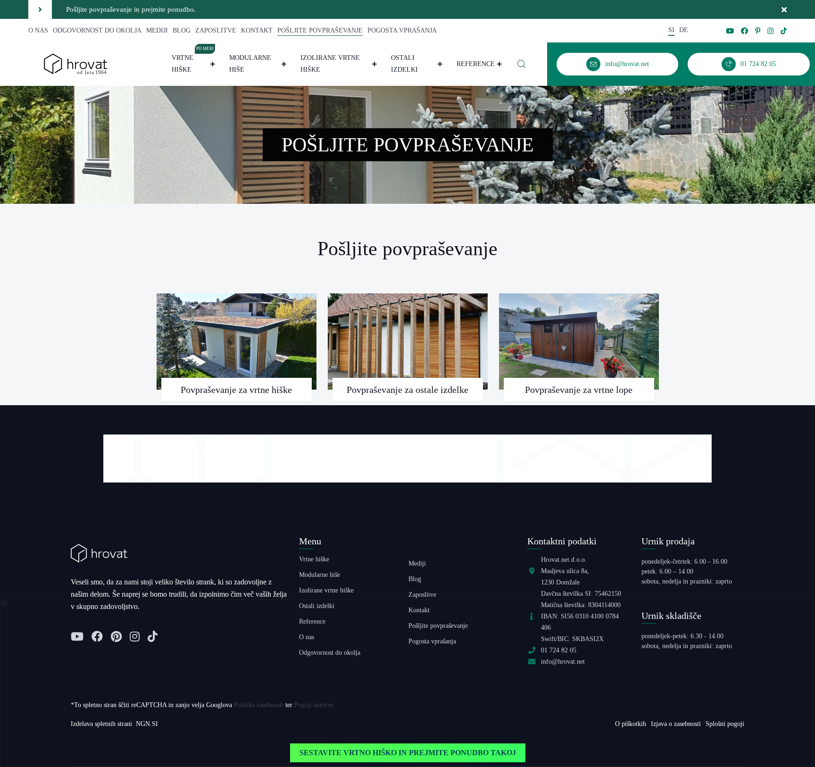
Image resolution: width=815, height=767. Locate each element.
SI (671, 29)
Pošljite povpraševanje (320, 30)
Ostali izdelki (404, 63)
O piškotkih (630, 723)
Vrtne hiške (193, 62)
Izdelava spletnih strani (101, 723)
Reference (476, 63)
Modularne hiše (250, 63)
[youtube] (730, 30)
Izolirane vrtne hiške (330, 63)
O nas (38, 30)
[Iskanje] (521, 64)
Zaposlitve (215, 30)
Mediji (157, 30)
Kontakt (257, 30)
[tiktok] (784, 30)
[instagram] (770, 30)
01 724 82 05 (558, 650)
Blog (182, 30)
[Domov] (75, 63)
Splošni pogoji (725, 723)
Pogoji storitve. (314, 705)
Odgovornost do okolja (97, 30)
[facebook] (744, 30)
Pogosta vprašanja (402, 30)
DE (683, 29)
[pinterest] (757, 30)
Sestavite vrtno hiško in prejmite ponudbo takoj (407, 753)
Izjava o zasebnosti (676, 723)
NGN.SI (147, 723)
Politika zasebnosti (258, 705)
